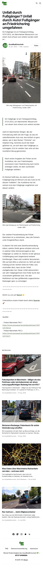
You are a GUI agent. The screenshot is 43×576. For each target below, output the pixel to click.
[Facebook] (13, 534)
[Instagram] (21, 534)
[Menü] (40, 3)
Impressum (34, 548)
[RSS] (29, 534)
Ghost (26, 560)
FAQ (6, 548)
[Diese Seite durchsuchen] (36, 3)
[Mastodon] (17, 534)
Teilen (36, 45)
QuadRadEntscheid (16, 44)
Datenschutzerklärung (19, 548)
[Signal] (25, 534)
